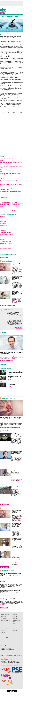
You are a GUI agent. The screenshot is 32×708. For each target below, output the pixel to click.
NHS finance (3, 239)
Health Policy (3, 216)
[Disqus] (11, 134)
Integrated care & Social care (6, 234)
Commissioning (3, 228)
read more (2, 579)
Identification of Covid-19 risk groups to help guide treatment (11, 159)
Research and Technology (5, 243)
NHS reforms (3, 221)
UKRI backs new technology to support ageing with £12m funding (11, 163)
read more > (19, 327)
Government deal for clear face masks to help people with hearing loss (10, 174)
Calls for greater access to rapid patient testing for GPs (11, 170)
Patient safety (3, 223)
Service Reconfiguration (5, 245)
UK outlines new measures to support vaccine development (10, 181)
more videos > (4, 257)
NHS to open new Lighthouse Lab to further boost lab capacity (11, 178)
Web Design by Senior (5, 686)
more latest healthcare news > (7, 305)
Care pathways (3, 225)
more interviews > (5, 567)
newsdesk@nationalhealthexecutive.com (13, 655)
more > (19, 273)
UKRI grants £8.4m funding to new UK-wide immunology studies (9, 189)
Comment (20, 112)
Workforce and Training (5, 219)
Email (8, 112)
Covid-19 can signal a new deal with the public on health (10, 192)
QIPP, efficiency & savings (5, 241)
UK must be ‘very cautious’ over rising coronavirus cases (11, 167)
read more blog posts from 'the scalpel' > (10, 427)
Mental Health (3, 236)
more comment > (4, 504)
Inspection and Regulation (5, 232)
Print (3, 112)
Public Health (3, 230)
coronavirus (12, 51)
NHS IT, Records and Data (5, 248)
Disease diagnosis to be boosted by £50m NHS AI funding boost (11, 185)
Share (13, 112)
